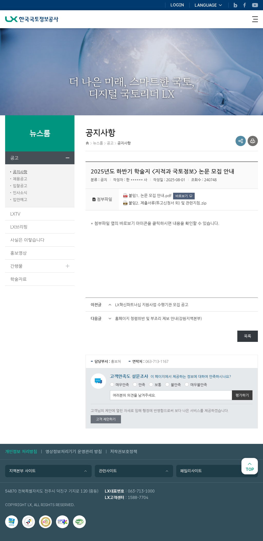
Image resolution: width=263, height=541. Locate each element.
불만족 (176, 385)
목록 (247, 336)
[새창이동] (11, 521)
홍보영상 (18, 253)
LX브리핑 (18, 226)
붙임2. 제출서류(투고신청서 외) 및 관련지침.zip (167, 203)
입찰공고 (20, 185)
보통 (158, 385)
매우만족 (122, 385)
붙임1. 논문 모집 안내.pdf (150, 195)
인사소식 (20, 192)
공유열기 (241, 141)
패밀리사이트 (191, 470)
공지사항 (20, 172)
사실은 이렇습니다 (27, 239)
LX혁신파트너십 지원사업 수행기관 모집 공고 (151, 304)
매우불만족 (198, 385)
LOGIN (177, 5)
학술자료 (18, 279)
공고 (14, 157)
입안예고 (20, 199)
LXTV (15, 213)
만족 (141, 385)
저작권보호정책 (123, 451)
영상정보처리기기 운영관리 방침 (73, 451)
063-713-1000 (141, 491)
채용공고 (20, 179)
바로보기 (181, 196)
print (253, 141)
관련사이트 (108, 470)
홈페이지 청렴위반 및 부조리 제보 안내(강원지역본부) (158, 318)
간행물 (16, 266)
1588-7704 (138, 497)
